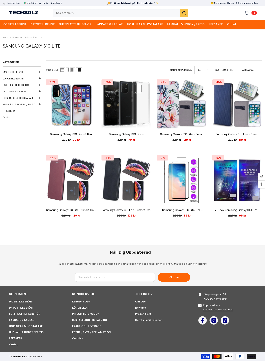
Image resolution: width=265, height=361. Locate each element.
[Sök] (120, 13)
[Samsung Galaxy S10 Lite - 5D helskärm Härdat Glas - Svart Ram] (182, 180)
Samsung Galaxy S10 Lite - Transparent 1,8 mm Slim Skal (126, 134)
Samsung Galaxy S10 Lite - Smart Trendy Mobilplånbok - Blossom (182, 134)
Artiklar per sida (181, 70)
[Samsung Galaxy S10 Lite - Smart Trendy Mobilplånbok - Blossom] (182, 104)
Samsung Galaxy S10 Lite (27, 37)
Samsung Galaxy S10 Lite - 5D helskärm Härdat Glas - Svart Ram (182, 210)
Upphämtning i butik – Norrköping (44, 3)
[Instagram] (213, 320)
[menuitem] (22, 72)
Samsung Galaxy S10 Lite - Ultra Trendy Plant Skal (71, 134)
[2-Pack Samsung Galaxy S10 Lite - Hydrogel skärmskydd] (237, 180)
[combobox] (116, 13)
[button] (62, 70)
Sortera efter (224, 70)
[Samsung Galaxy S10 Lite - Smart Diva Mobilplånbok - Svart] (126, 180)
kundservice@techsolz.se (218, 309)
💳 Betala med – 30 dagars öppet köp (234, 3)
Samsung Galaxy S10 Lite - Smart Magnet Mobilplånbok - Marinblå (237, 134)
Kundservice (13, 3)
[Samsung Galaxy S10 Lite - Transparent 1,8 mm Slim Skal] (126, 104)
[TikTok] (225, 320)
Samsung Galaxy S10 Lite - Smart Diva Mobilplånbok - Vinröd (71, 210)
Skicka (174, 277)
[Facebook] (202, 320)
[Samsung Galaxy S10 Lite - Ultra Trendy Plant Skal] (71, 104)
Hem (5, 37)
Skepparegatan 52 (215, 294)
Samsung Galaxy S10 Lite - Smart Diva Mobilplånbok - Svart (126, 210)
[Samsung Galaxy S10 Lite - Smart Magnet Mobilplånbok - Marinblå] (237, 104)
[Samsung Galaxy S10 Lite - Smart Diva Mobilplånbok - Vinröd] (71, 180)
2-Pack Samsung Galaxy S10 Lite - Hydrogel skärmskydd (237, 210)
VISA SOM (52, 70)
